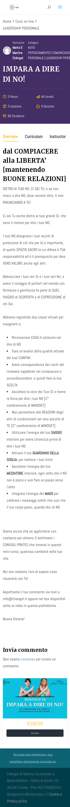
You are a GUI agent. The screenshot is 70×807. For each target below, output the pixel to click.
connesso (28, 659)
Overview (10, 137)
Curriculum (34, 137)
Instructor (18, 43)
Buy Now (35, 733)
